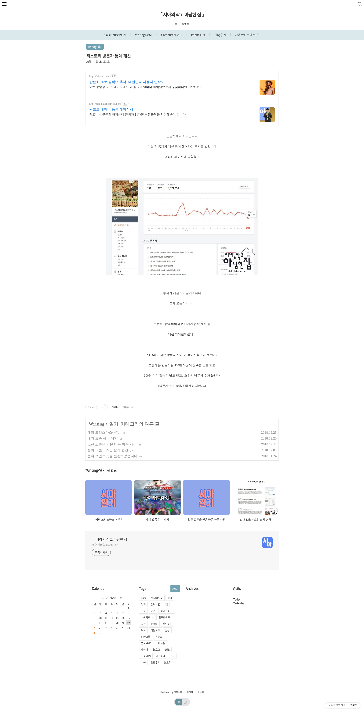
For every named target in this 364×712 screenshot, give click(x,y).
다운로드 (155, 630)
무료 (143, 630)
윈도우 (167, 662)
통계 (170, 598)
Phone (198, 35)
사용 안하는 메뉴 (247, 35)
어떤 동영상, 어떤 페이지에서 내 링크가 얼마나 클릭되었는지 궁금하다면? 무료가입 (145, 87)
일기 (113, 424)
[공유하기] (97, 407)
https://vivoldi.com (99, 76)
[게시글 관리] (102, 407)
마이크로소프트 (167, 611)
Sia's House (115, 35)
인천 (153, 611)
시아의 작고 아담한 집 (148, 617)
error (143, 598)
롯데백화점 (156, 598)
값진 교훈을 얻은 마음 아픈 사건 (111, 444)
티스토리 (160, 656)
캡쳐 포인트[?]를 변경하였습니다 (112, 456)
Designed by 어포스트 (171, 692)
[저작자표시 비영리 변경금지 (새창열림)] (127, 407)
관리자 (190, 692)
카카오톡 (145, 636)
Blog (220, 35)
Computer (171, 35)
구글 (172, 656)
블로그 (156, 649)
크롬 (143, 611)
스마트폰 (160, 643)
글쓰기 (201, 692)
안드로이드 (164, 617)
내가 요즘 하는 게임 (102, 438)
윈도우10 (167, 624)
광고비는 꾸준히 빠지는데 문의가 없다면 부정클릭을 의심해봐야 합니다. (137, 114)
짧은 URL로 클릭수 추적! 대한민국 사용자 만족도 (126, 82)
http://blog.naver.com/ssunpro (105, 103)
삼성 (167, 630)
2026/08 (111, 597)
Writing (143, 35)
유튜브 (158, 636)
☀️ (179, 701)
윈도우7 (155, 662)
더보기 (175, 588)
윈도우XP (146, 643)
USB (167, 649)
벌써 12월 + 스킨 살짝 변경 (107, 450)
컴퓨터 (154, 624)
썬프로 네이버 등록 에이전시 (111, 109)
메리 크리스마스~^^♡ (104, 432)
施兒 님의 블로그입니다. (105, 544)
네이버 (144, 649)
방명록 (185, 24)
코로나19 (146, 656)
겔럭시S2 (155, 604)
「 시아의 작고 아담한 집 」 (182, 14)
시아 (143, 662)
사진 (143, 624)
